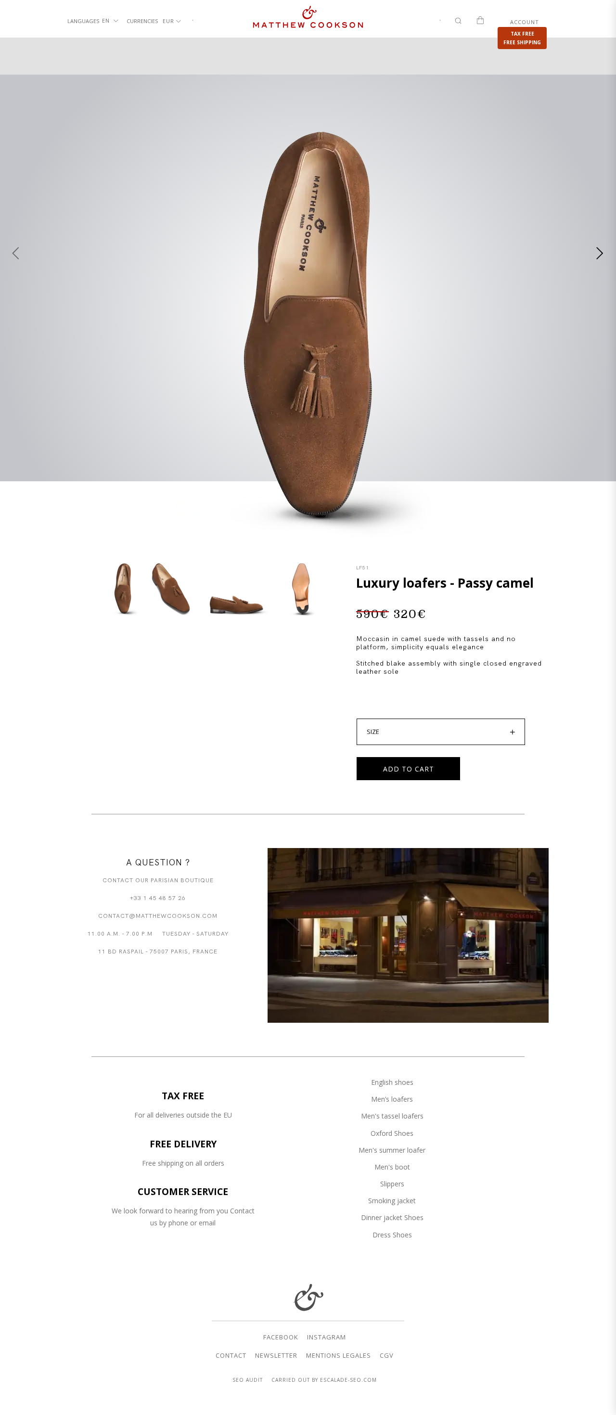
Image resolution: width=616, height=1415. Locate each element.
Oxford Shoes (392, 1133)
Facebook (280, 1337)
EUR (169, 21)
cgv (387, 1355)
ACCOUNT (524, 22)
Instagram (326, 1337)
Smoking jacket (392, 1200)
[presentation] (15, 253)
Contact (231, 1355)
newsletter (276, 1355)
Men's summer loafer (392, 1150)
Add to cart (408, 768)
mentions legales (338, 1355)
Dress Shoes (392, 1234)
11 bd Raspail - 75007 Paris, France (158, 951)
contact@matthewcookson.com (158, 915)
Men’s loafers (392, 1099)
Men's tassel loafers (392, 1115)
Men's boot (392, 1166)
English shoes (392, 1082)
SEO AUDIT (247, 1379)
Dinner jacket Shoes (392, 1217)
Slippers (392, 1183)
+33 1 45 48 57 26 (158, 897)
